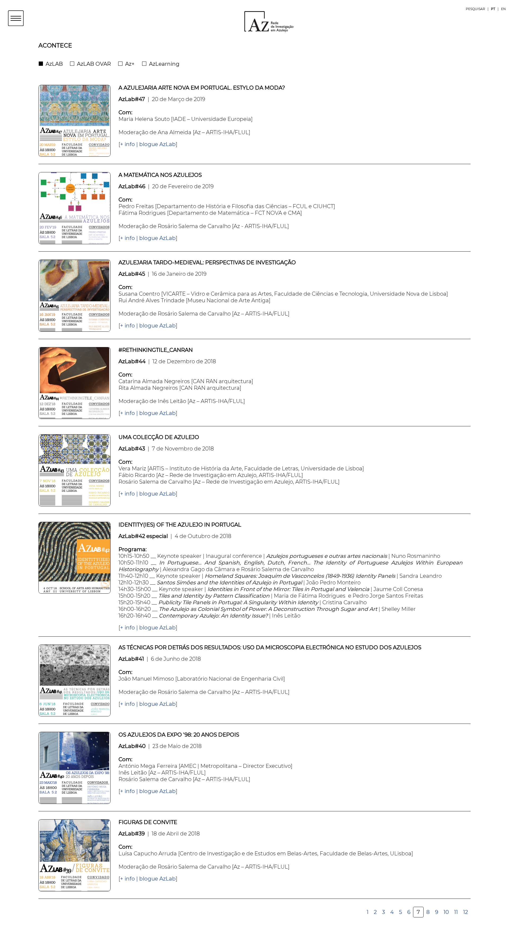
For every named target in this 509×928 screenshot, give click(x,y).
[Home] (254, 21)
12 (465, 912)
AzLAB (54, 64)
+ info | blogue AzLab (148, 144)
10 (446, 912)
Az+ (130, 64)
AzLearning (164, 64)
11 (456, 912)
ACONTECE (55, 45)
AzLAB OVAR (94, 64)
